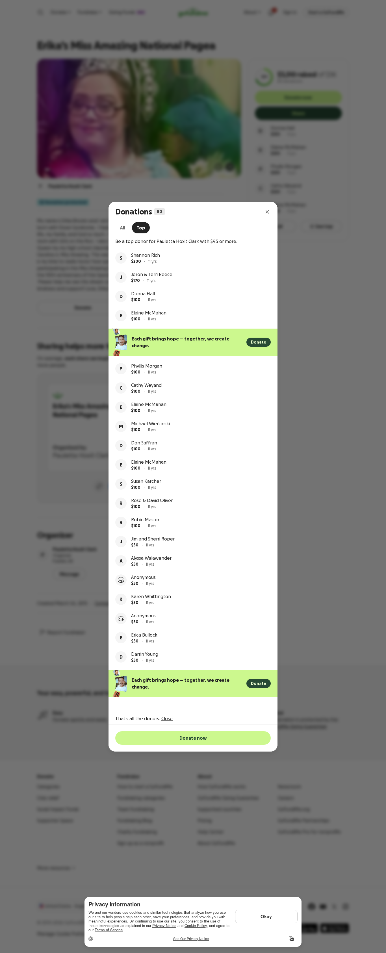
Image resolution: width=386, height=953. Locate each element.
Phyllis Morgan (146, 365)
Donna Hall (143, 293)
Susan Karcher (146, 481)
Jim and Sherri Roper (153, 538)
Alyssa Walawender (151, 558)
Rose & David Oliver (152, 500)
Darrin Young (144, 654)
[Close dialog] (267, 212)
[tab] (122, 227)
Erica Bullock (144, 634)
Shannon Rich (145, 255)
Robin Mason (145, 519)
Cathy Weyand (146, 385)
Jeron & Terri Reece (151, 274)
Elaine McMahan (148, 312)
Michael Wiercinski (150, 423)
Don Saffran (144, 442)
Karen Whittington (151, 596)
